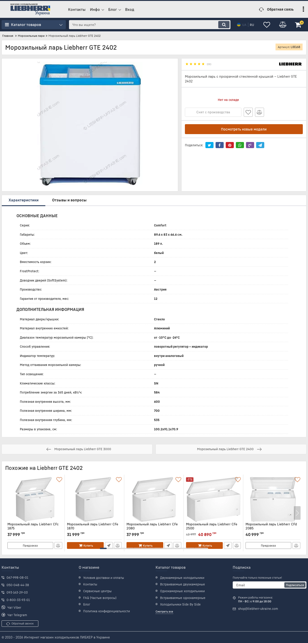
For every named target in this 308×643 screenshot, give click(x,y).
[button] (103, 548)
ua (244, 25)
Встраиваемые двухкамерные (182, 584)
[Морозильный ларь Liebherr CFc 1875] (34, 499)
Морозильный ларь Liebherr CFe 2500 (211, 528)
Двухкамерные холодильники (182, 578)
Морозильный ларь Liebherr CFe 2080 (152, 528)
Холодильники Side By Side (180, 604)
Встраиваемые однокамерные (182, 598)
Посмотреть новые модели (244, 129)
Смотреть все (164, 611)
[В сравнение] (259, 112)
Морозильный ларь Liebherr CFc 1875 (33, 528)
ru (252, 25)
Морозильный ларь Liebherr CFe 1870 (92, 528)
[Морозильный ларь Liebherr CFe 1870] (94, 499)
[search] (224, 24)
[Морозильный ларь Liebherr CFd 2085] (273, 499)
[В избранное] (248, 112)
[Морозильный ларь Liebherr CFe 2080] (153, 499)
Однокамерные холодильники (182, 591)
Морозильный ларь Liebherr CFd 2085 (271, 528)
